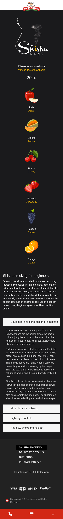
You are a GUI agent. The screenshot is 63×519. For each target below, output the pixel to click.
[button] (31, 322)
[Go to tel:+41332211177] (10, 514)
